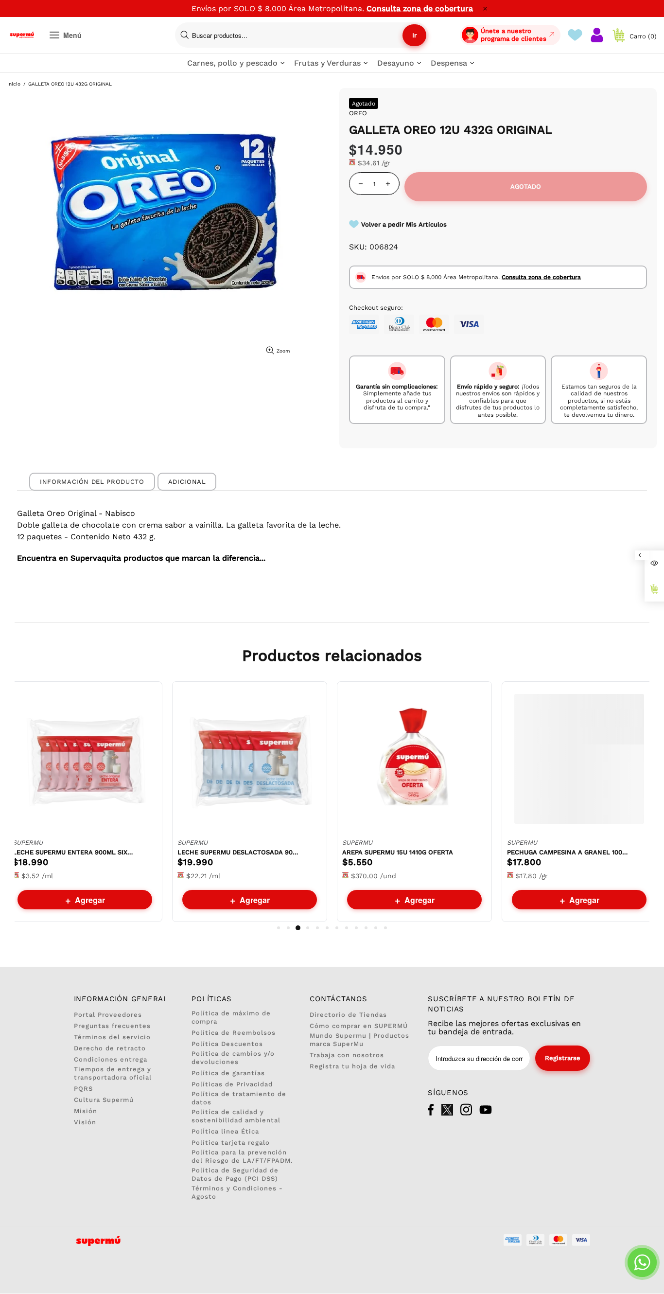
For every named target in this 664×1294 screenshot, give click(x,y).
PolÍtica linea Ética (225, 1131)
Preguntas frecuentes (112, 1025)
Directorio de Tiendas (348, 1014)
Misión (85, 1111)
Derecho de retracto (110, 1048)
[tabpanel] (84, 801)
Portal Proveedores (108, 1014)
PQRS (83, 1088)
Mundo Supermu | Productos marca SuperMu (359, 1039)
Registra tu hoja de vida (352, 1066)
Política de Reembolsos (234, 1032)
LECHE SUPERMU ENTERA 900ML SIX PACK (73, 852)
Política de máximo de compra (231, 1017)
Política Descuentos (227, 1043)
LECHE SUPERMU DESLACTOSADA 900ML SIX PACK (238, 852)
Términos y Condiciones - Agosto (237, 1192)
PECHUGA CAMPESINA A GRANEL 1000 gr (568, 852)
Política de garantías (228, 1073)
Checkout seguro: (376, 307)
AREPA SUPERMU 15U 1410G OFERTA (397, 852)
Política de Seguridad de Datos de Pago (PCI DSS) (235, 1174)
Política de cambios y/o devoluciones (233, 1057)
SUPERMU (28, 842)
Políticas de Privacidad (232, 1084)
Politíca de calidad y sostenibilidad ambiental (236, 1116)
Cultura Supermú (104, 1099)
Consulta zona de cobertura (420, 8)
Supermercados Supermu (21, 35)
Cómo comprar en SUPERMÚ (359, 1025)
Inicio (13, 84)
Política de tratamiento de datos (239, 1098)
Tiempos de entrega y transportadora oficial (113, 1073)
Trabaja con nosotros (347, 1055)
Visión (85, 1122)
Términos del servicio (112, 1037)
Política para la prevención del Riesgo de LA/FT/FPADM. (242, 1156)
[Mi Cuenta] (597, 35)
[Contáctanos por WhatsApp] (642, 1262)
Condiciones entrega (110, 1059)
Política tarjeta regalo (231, 1142)
